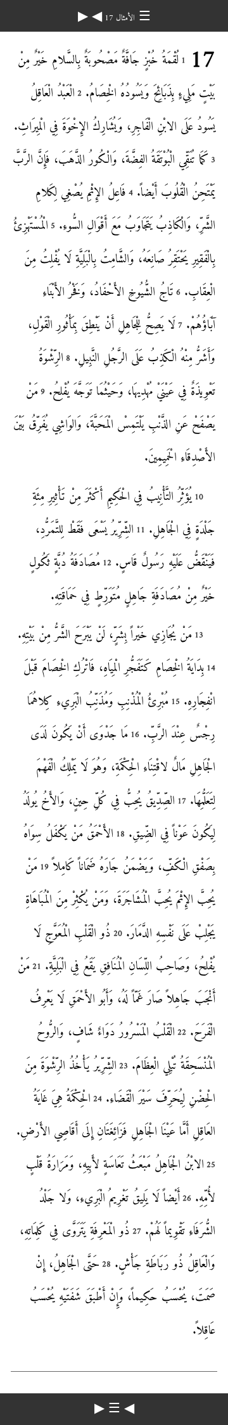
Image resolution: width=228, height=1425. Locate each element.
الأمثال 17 (118, 18)
